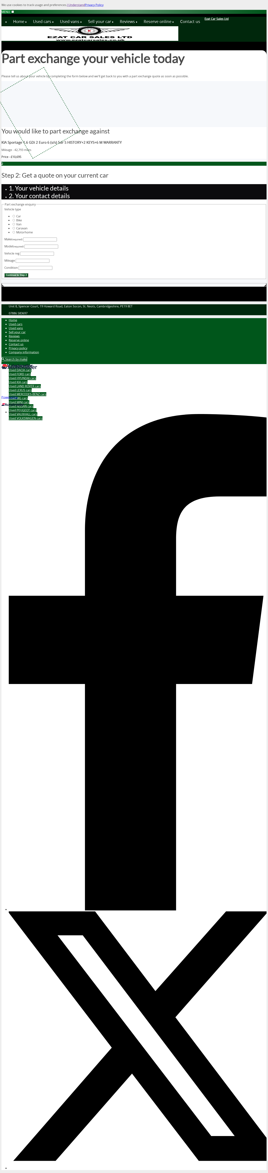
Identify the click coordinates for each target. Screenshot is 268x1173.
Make (13, 239)
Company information (24, 352)
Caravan (22, 228)
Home (13, 320)
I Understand (76, 5)
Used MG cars (18, 398)
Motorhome (24, 232)
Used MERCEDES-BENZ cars (27, 394)
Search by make (16, 359)
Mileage (9, 261)
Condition (11, 268)
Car (18, 216)
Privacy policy (18, 348)
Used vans (16, 328)
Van (19, 224)
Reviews (14, 336)
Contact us (16, 344)
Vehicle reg (12, 253)
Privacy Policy (94, 5)
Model (14, 246)
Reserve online (19, 340)
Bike (19, 220)
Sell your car (17, 332)
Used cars (15, 324)
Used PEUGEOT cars (22, 410)
